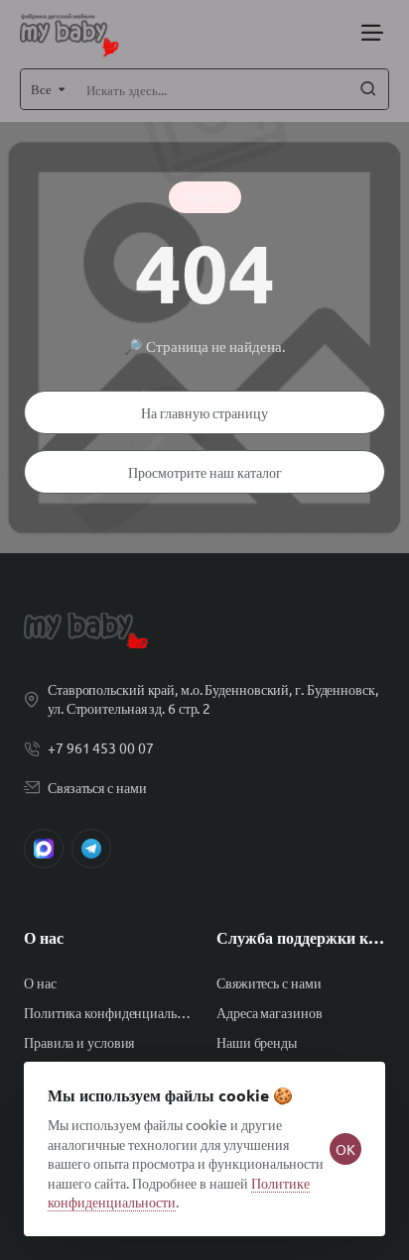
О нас (44, 938)
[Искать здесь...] (368, 89)
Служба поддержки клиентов (300, 938)
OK (345, 1149)
